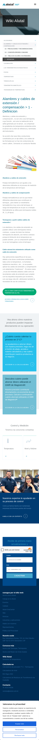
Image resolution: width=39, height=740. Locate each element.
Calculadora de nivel (10, 670)
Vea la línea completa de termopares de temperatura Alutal (19, 292)
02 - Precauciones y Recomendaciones (19, 49)
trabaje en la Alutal (9, 599)
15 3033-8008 (8, 687)
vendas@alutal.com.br (10, 691)
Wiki (4, 613)
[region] (19, 720)
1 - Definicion (9, 59)
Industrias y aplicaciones (11, 620)
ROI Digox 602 (8, 674)
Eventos (5, 602)
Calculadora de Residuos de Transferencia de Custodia (19, 679)
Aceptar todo (19, 724)
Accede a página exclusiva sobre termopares (16, 300)
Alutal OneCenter (9, 609)
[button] (35, 4)
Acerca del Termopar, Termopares (15, 648)
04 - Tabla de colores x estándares (18, 56)
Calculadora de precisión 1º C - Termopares (18, 667)
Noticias (5, 616)
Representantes (8, 627)
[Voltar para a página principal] (11, 4)
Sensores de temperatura (12, 659)
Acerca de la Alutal (9, 595)
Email (7, 565)
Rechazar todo (20, 735)
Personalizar (19, 729)
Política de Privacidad (10, 631)
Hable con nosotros (9, 623)
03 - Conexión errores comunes (16, 52)
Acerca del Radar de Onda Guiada (15, 652)
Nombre (8, 555)
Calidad (5, 606)
